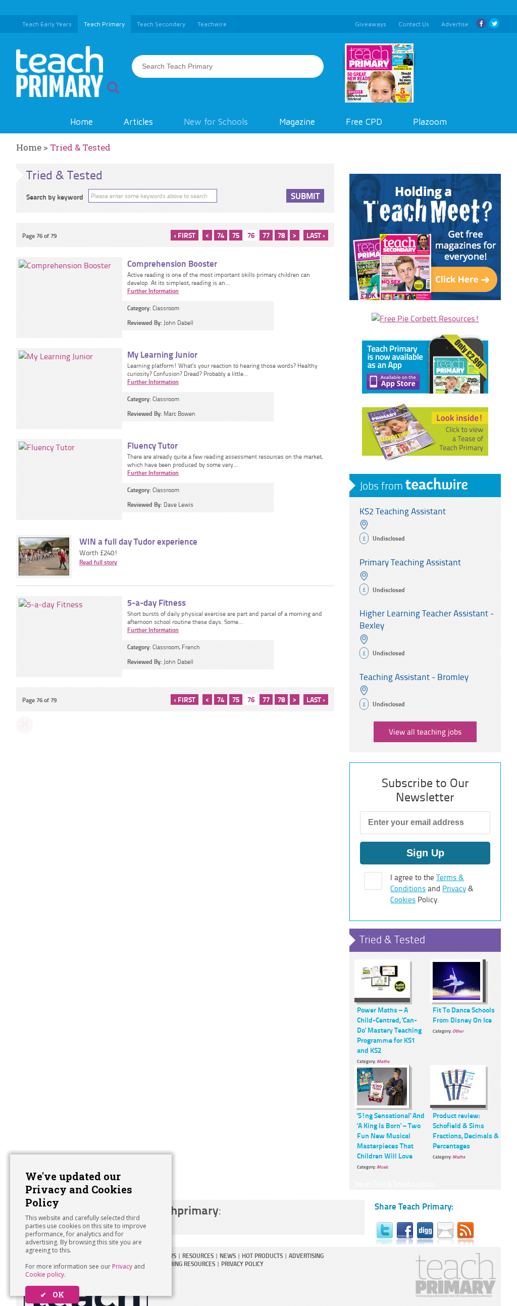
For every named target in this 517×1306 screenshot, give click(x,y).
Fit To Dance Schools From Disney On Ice (464, 1014)
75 (235, 235)
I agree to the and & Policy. (432, 888)
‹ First (184, 235)
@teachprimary (178, 1210)
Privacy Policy (242, 1264)
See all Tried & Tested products (394, 1183)
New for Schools (216, 122)
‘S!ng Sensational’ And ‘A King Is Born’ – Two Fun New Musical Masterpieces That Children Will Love (391, 1135)
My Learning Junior (162, 354)
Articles (138, 122)
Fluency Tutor (152, 445)
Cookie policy (44, 1274)
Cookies (403, 899)
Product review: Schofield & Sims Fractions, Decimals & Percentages (466, 1130)
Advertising (306, 1255)
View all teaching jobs (425, 732)
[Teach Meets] (425, 297)
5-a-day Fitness (156, 602)
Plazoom (430, 122)
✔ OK (52, 1294)
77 (266, 235)
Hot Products (262, 1255)
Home (81, 122)
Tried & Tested (80, 147)
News (228, 1255)
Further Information (153, 290)
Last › (315, 235)
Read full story (98, 562)
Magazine (297, 122)
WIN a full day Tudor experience (138, 541)
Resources (198, 1255)
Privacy (122, 1266)
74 (220, 235)
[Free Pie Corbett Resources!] (425, 318)
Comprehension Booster (172, 263)
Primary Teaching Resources (172, 1264)
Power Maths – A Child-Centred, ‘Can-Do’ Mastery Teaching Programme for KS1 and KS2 (389, 1029)
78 (281, 235)
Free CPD (364, 122)
